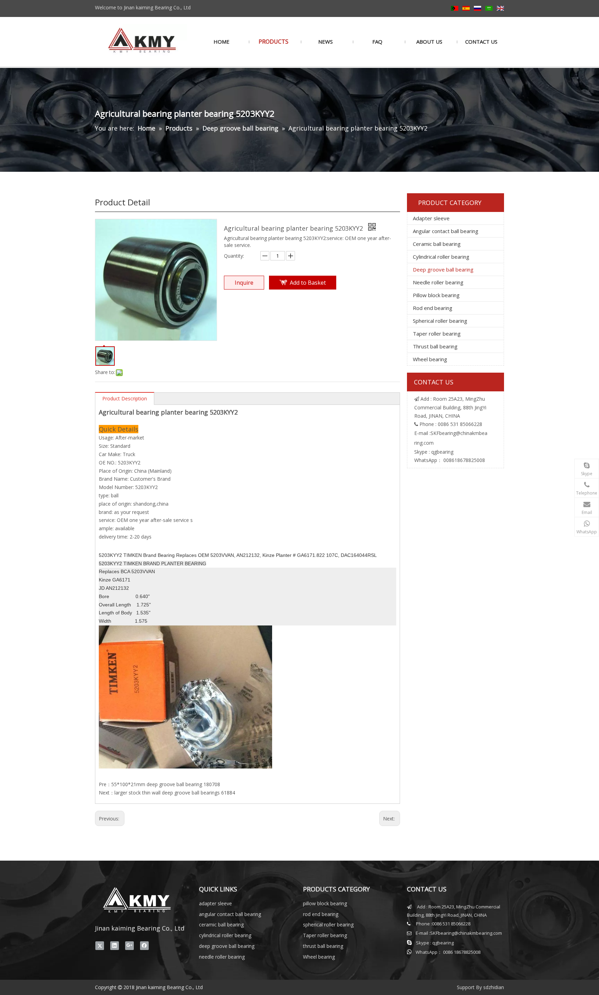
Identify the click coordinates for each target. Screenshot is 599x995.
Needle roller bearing (438, 282)
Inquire (244, 282)
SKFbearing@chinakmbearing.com (466, 933)
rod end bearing (320, 914)
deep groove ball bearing (226, 946)
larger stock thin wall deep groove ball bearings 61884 (174, 792)
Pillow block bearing (436, 295)
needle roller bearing (222, 956)
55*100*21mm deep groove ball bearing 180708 (165, 784)
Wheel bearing (430, 359)
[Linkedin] (114, 945)
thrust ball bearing (323, 946)
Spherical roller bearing (440, 320)
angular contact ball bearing (230, 914)
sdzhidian (493, 987)
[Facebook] (144, 945)
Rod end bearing (432, 307)
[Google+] (129, 945)
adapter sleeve (215, 903)
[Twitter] (99, 945)
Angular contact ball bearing (445, 231)
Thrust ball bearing (435, 346)
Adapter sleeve (431, 218)
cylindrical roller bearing (225, 935)
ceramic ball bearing (221, 924)
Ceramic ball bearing (437, 243)
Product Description (124, 398)
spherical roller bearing (328, 924)
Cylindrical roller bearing (441, 256)
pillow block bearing (325, 903)
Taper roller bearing (437, 333)
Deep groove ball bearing (443, 269)
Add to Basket (308, 282)
